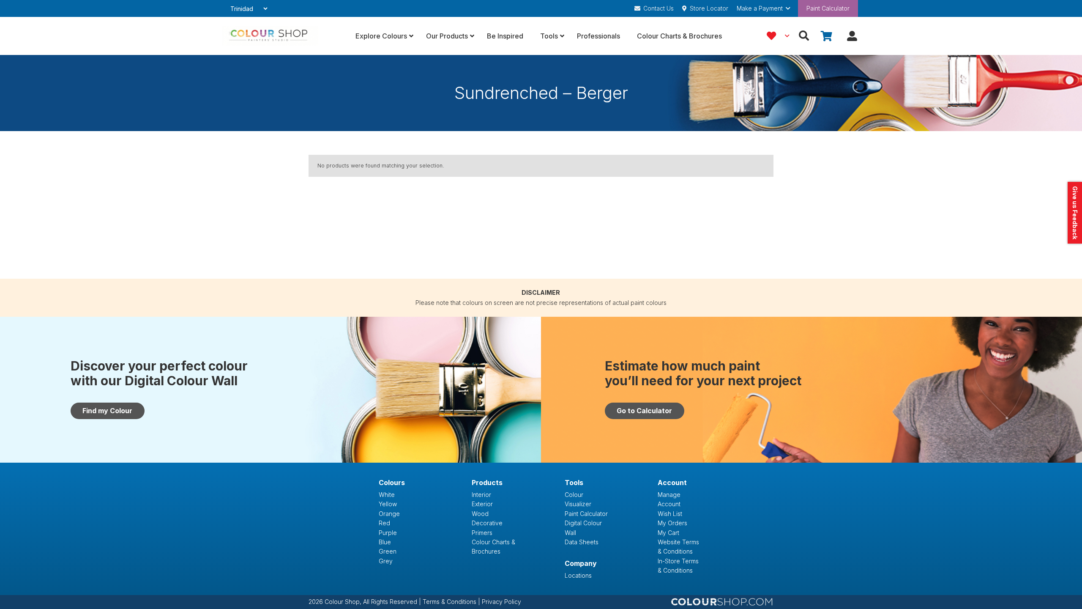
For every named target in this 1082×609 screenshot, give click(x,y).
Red (384, 523)
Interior (481, 494)
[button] (763, 8)
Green (387, 551)
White (387, 494)
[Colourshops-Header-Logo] (270, 36)
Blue (385, 542)
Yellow (388, 504)
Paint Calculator (828, 8)
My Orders (672, 523)
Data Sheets (581, 542)
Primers (482, 532)
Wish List (670, 513)
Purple (388, 532)
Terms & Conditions (450, 601)
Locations (578, 575)
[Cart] (826, 36)
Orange (389, 513)
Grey (386, 561)
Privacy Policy (501, 601)
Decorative (487, 523)
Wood (480, 513)
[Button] (852, 36)
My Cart (668, 532)
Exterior (482, 504)
